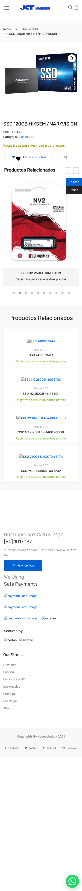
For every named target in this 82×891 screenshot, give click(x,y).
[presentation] (68, 170)
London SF (10, 672)
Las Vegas (10, 701)
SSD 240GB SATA (41, 355)
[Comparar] (65, 157)
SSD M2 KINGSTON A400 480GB (41, 432)
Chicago (9, 694)
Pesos (72, 189)
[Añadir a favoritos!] (70, 332)
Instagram (72, 748)
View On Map (25, 565)
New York (9, 665)
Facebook (13, 748)
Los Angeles (11, 686)
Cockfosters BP (14, 679)
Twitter (32, 748)
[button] (72, 58)
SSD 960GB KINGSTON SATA (41, 471)
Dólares (72, 181)
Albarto (8, 708)
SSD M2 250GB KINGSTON (41, 273)
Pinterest (51, 748)
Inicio (7, 29)
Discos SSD (30, 29)
